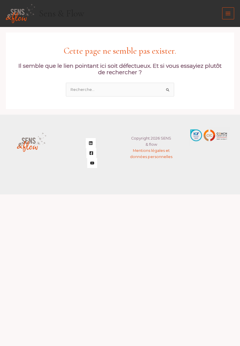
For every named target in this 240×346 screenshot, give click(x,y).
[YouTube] (92, 163)
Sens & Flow (61, 13)
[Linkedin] (91, 143)
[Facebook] (91, 153)
